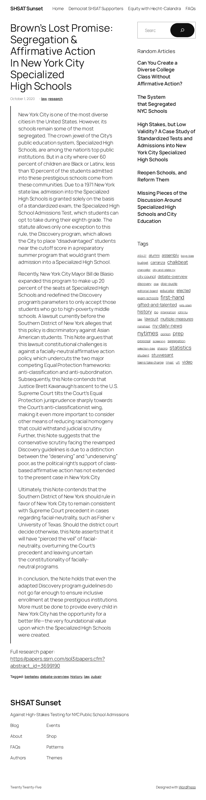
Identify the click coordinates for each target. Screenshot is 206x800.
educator (167, 290)
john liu (182, 312)
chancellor (143, 270)
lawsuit (151, 319)
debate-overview (54, 676)
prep (178, 333)
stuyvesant (162, 355)
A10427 (141, 256)
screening (159, 341)
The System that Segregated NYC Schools (156, 103)
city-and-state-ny (164, 270)
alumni (154, 255)
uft (178, 363)
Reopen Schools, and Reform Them (162, 176)
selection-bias (146, 348)
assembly (170, 255)
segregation (176, 341)
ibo (156, 312)
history (76, 676)
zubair (96, 676)
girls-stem (185, 305)
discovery (144, 283)
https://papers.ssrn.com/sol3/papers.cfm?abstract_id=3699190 (57, 662)
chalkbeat (177, 262)
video (187, 362)
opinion (166, 334)
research (55, 98)
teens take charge (150, 362)
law (44, 98)
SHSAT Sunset (26, 8)
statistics (180, 347)
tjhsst (170, 363)
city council (146, 276)
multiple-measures (177, 319)
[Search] (182, 30)
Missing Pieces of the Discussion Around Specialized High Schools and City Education (162, 206)
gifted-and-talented (157, 305)
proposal (143, 341)
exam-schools (148, 298)
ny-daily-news (167, 326)
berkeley (31, 676)
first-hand (172, 297)
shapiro (162, 348)
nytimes (147, 333)
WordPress (187, 787)
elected (183, 290)
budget (142, 262)
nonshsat (143, 326)
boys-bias (187, 256)
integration (168, 312)
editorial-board (147, 291)
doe (156, 284)
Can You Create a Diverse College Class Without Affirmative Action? (159, 73)
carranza (157, 262)
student (143, 355)
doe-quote (169, 283)
